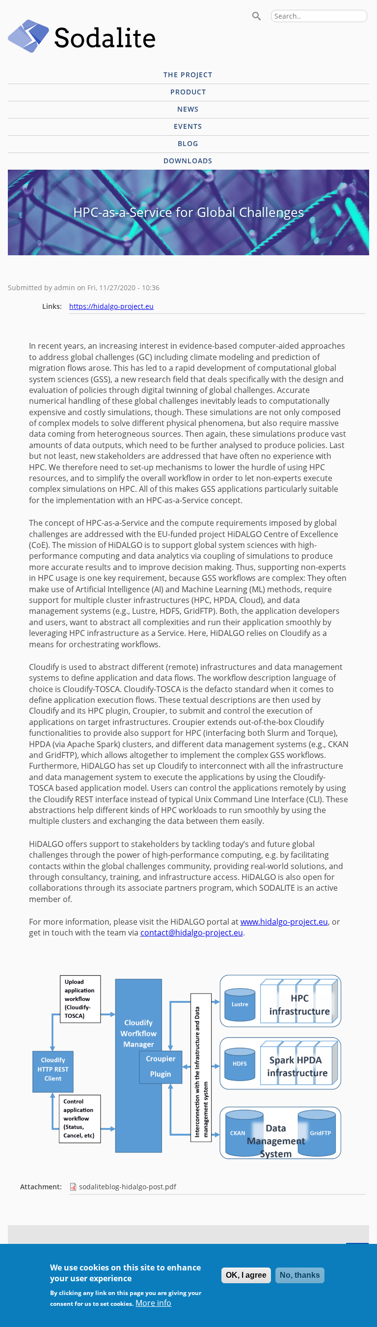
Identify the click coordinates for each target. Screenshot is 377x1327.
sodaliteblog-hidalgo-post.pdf (127, 1186)
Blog (188, 143)
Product (188, 91)
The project (188, 74)
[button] (189, 1169)
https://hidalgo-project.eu (111, 306)
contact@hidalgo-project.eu (191, 932)
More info (153, 1302)
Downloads (188, 160)
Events (188, 126)
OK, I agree (246, 1275)
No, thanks (300, 1275)
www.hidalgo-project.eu (284, 921)
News (188, 109)
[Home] (81, 37)
